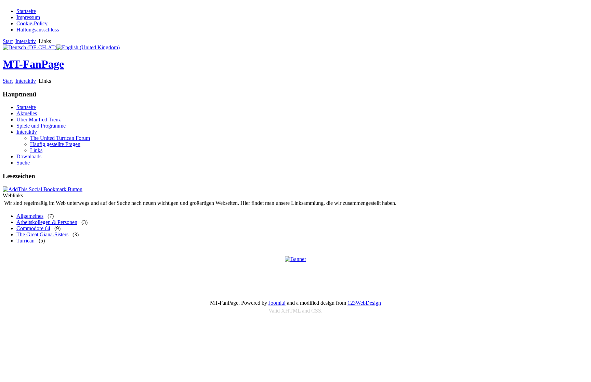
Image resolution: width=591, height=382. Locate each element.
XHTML (291, 311)
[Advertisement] (295, 276)
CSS (316, 311)
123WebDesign (364, 303)
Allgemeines (29, 216)
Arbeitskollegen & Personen (46, 222)
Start (8, 41)
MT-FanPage (33, 64)
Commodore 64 (33, 228)
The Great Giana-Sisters (42, 234)
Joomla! (277, 303)
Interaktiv (25, 41)
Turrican (25, 240)
